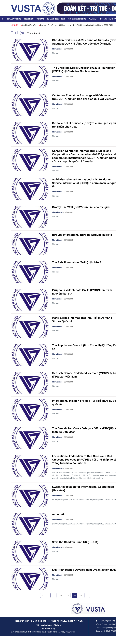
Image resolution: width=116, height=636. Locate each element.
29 (67, 595)
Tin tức (40, 19)
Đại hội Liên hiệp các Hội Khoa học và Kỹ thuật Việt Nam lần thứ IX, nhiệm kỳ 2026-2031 (76, 25)
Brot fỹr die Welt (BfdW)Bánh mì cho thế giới (81, 207)
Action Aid (58, 514)
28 (61, 595)
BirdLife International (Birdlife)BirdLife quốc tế (82, 234)
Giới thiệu (29, 19)
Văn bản (93, 19)
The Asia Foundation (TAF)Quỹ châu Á (77, 262)
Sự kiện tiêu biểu (29, 25)
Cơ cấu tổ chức (14, 19)
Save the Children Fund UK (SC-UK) (75, 542)
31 (81, 595)
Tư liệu (17, 32)
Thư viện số (33, 33)
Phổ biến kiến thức (77, 19)
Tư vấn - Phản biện (56, 19)
